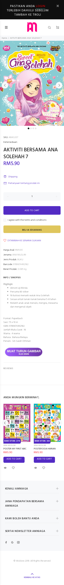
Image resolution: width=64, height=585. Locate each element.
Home (4, 38)
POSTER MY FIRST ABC (14, 449)
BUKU (20, 260)
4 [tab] (36, 128)
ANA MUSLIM (19, 255)
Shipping (12, 177)
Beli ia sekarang (32, 230)
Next (59, 85)
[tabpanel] (32, 83)
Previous (5, 85)
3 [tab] (33, 128)
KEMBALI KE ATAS (32, 577)
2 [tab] (31, 128)
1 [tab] (28, 128)
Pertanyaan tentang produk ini (24, 183)
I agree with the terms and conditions (27, 220)
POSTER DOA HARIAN (45, 449)
